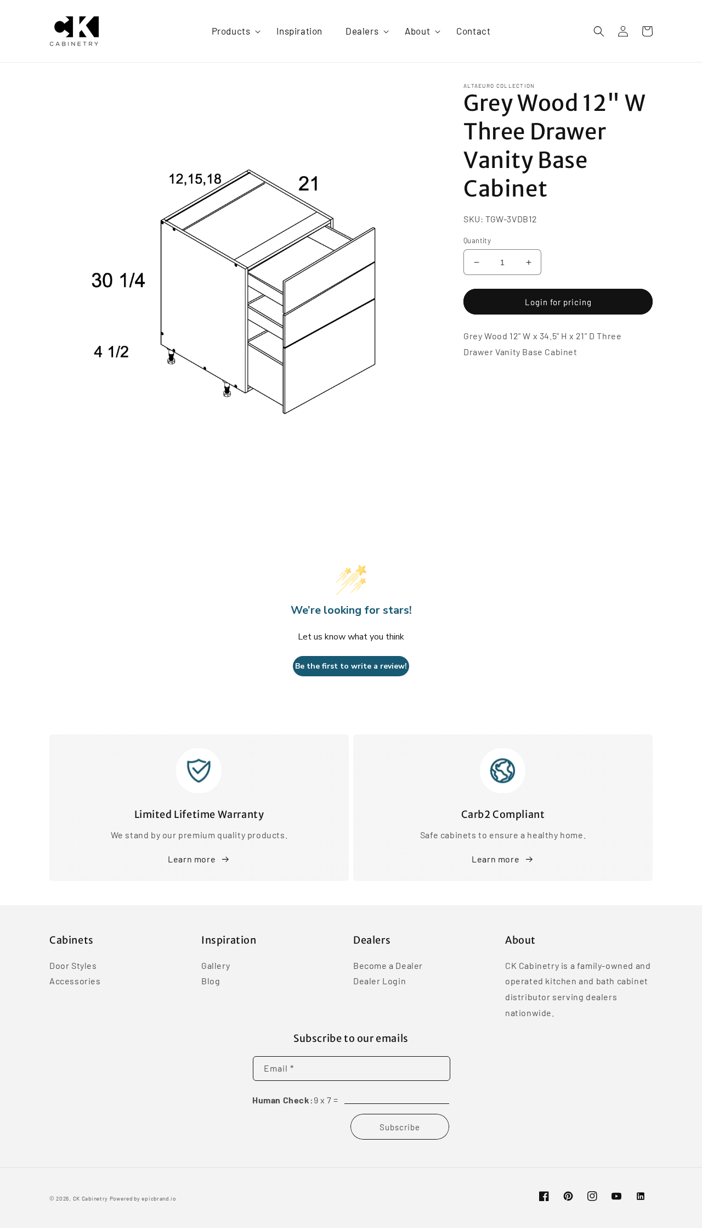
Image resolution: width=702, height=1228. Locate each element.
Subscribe (400, 1127)
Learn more (192, 859)
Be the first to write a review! (351, 666)
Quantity (477, 240)
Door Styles (73, 966)
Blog (210, 980)
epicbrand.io (158, 1198)
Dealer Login (379, 980)
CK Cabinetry (90, 1198)
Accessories (75, 980)
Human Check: (282, 1100)
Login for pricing (558, 302)
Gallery (215, 966)
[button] (232, 30)
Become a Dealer (388, 966)
